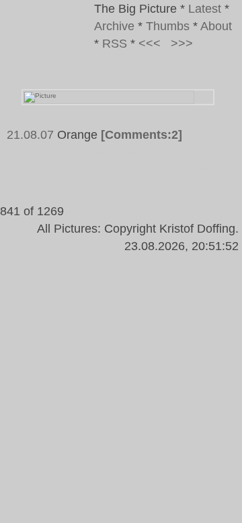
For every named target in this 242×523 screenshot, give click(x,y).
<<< (149, 43)
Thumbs (168, 26)
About (216, 26)
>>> (182, 43)
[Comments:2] (141, 134)
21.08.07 (30, 134)
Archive (114, 26)
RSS (114, 43)
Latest (204, 8)
